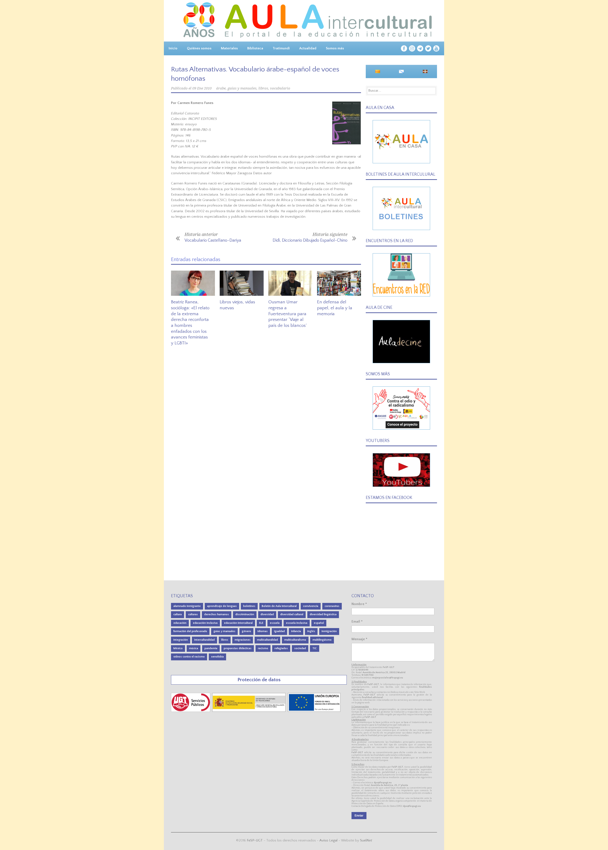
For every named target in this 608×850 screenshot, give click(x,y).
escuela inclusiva (296, 623)
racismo (263, 648)
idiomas (262, 631)
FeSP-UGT (255, 840)
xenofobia (217, 656)
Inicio (173, 48)
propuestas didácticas (238, 648)
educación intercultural (238, 623)
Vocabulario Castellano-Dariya (213, 240)
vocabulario (280, 88)
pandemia (210, 648)
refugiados (281, 648)
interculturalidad (204, 639)
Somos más (335, 48)
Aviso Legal (328, 840)
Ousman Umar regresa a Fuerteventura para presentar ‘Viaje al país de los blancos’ (287, 314)
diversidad (267, 614)
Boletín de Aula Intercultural (279, 606)
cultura (177, 614)
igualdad (279, 631)
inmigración (329, 631)
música (193, 648)
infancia (296, 631)
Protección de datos (259, 679)
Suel (366, 840)
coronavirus (332, 606)
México (178, 648)
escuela (275, 623)
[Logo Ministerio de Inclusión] (249, 711)
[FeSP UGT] (191, 711)
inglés (311, 631)
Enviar (359, 815)
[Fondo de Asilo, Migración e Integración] (314, 711)
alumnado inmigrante (187, 606)
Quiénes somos (199, 48)
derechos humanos (216, 614)
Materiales (229, 48)
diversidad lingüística (323, 614)
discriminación (244, 614)
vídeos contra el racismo (189, 656)
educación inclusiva (205, 623)
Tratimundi (281, 48)
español (319, 623)
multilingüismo (322, 639)
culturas (193, 614)
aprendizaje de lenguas (222, 606)
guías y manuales (242, 88)
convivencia (310, 606)
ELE (261, 623)
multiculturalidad (267, 639)
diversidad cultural (291, 614)
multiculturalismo (295, 639)
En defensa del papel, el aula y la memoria (334, 308)
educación (179, 623)
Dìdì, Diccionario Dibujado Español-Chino (310, 240)
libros (263, 88)
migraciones (243, 639)
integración (180, 639)
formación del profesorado (190, 631)
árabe (221, 88)
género (246, 631)
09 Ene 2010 (202, 88)
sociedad (300, 648)
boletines (249, 606)
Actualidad (307, 48)
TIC (314, 648)
